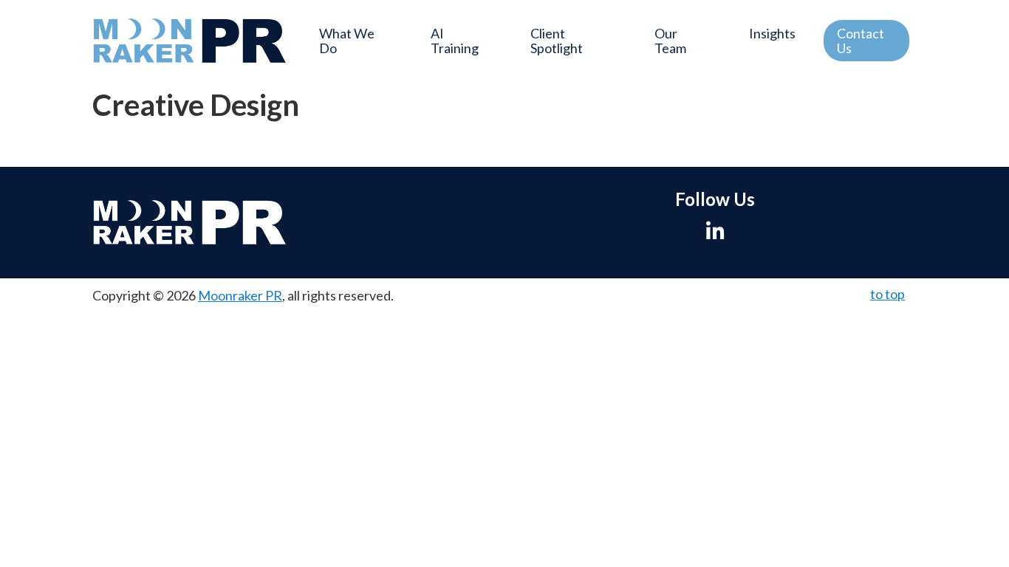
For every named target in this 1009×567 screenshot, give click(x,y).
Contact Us (860, 40)
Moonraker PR (240, 295)
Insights (772, 33)
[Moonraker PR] (189, 40)
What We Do (346, 40)
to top (887, 294)
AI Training (455, 40)
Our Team (670, 40)
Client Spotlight (556, 40)
